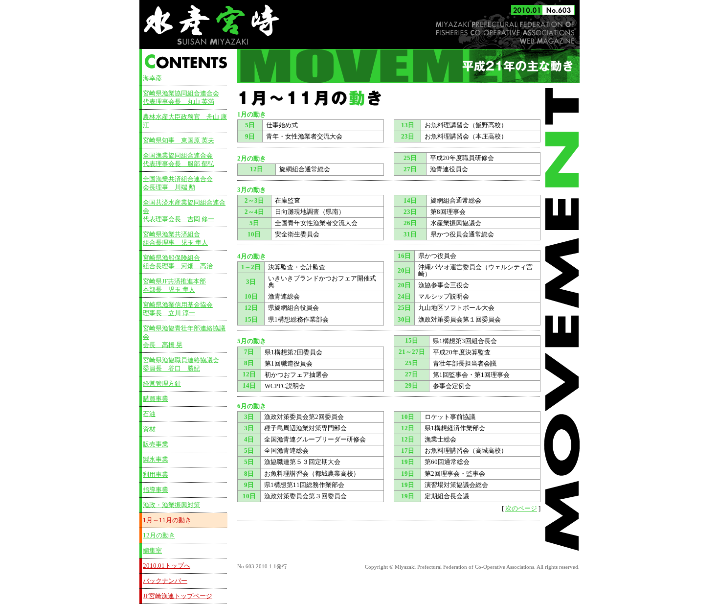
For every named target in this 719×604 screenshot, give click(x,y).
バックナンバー (165, 581)
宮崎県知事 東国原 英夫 (178, 140)
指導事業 (155, 490)
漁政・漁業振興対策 (171, 505)
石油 (149, 414)
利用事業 (155, 474)
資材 (149, 429)
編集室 (152, 550)
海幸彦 (152, 78)
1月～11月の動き (167, 520)
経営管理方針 (162, 383)
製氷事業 (155, 459)
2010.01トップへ (166, 565)
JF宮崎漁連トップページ (177, 596)
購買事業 (155, 398)
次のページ (521, 508)
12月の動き (159, 535)
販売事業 (155, 444)
